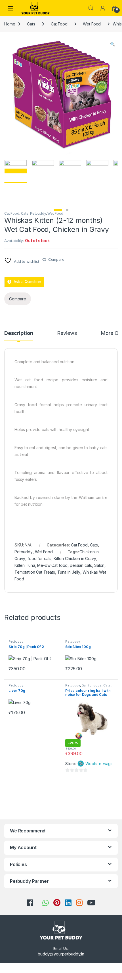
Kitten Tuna (24, 565)
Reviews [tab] (67, 333)
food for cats (39, 558)
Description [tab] (18, 333)
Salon (99, 565)
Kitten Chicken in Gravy (75, 558)
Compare (56, 259)
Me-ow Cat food (52, 565)
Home (9, 23)
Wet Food (92, 23)
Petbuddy (38, 213)
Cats (31, 23)
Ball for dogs (92, 685)
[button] (112, 44)
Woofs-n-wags (99, 763)
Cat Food (59, 23)
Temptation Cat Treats (34, 572)
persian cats (81, 565)
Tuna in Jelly (68, 572)
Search (91, 8)
